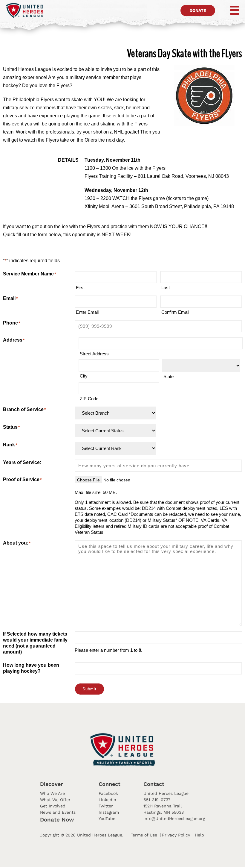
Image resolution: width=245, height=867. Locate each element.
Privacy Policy (176, 835)
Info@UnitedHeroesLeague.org (174, 818)
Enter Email (87, 312)
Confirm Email (175, 312)
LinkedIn (107, 799)
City (84, 375)
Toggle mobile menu (230, 10)
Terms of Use (144, 835)
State (168, 376)
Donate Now (57, 819)
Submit (89, 689)
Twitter (106, 806)
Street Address (94, 353)
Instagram (109, 812)
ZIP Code (89, 398)
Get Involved (52, 806)
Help (199, 835)
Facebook (108, 793)
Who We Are (52, 793)
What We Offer (55, 799)
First (80, 287)
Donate (197, 10)
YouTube (107, 818)
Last (165, 287)
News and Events (58, 812)
